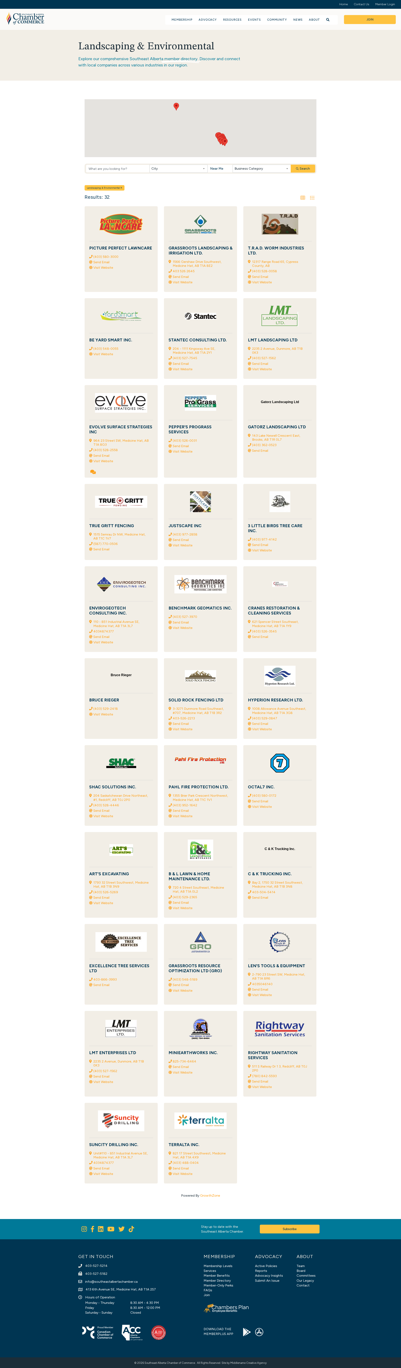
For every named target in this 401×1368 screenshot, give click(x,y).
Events (254, 20)
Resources (232, 20)
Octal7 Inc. (261, 786)
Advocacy (208, 20)
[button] (176, 107)
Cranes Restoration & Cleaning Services (274, 611)
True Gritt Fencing (111, 525)
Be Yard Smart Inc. (110, 339)
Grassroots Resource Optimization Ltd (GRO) (195, 968)
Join (207, 1295)
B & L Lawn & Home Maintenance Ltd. (189, 876)
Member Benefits (217, 1276)
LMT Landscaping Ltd (272, 339)
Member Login (385, 4)
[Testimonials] (93, 473)
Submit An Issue (267, 1281)
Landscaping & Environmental (103, 187)
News (298, 20)
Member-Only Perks (218, 1285)
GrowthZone (210, 1195)
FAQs (208, 1290)
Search (305, 169)
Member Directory (217, 1281)
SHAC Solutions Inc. (112, 786)
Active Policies (266, 1266)
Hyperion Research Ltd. (275, 699)
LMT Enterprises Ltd (112, 1052)
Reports (261, 1271)
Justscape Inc (185, 525)
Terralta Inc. (184, 1144)
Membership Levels (218, 1266)
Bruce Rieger (104, 699)
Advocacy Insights (269, 1276)
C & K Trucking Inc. (270, 873)
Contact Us (361, 4)
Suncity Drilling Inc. (113, 1144)
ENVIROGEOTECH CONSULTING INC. (108, 611)
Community (277, 20)
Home (343, 4)
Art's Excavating (109, 873)
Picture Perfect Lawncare (120, 248)
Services (210, 1271)
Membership (181, 20)
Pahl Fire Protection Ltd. (199, 786)
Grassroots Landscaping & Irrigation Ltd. (200, 251)
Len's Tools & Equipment (276, 965)
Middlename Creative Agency (248, 1362)
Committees (306, 1276)
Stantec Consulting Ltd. (198, 339)
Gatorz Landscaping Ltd (277, 426)
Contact (303, 1285)
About (314, 20)
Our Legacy (305, 1281)
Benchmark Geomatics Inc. (200, 608)
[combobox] (179, 169)
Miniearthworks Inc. (193, 1052)
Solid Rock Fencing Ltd (196, 699)
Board (301, 1271)
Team (301, 1266)
